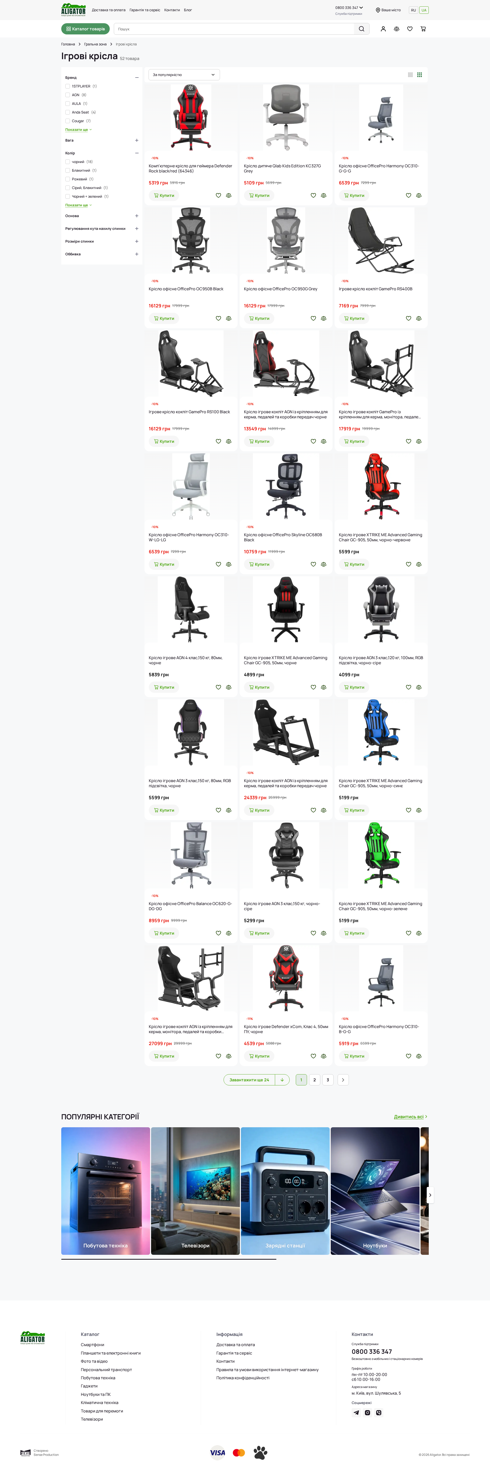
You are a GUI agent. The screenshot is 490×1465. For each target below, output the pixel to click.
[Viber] (379, 1413)
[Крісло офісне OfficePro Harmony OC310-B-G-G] (381, 978)
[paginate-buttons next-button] (343, 1079)
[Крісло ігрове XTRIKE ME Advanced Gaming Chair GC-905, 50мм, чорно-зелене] (381, 855)
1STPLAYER (84, 86)
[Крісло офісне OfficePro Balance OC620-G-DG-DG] (191, 855)
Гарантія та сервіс (145, 10)
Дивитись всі (409, 1116)
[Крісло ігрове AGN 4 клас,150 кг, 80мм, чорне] (191, 609)
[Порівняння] (396, 28)
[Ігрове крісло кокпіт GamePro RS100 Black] (191, 363)
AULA (80, 103)
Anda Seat (84, 112)
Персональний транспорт (106, 1369)
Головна (68, 44)
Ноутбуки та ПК (96, 1394)
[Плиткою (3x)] (419, 75)
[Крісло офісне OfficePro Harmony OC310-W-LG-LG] (191, 486)
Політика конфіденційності (243, 1377)
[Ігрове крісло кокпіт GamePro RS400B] (381, 240)
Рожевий (83, 179)
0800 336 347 (346, 7)
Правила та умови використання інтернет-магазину (267, 1369)
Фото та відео (94, 1361)
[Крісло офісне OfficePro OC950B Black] (191, 240)
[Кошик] (423, 28)
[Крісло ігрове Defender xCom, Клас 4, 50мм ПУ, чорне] (286, 978)
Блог (188, 10)
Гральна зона (95, 44)
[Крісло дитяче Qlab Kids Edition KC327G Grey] (286, 117)
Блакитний (84, 170)
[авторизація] (383, 28)
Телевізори (92, 1419)
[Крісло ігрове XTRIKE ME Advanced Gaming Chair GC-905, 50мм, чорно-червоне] (381, 486)
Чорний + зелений (90, 196)
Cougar (81, 121)
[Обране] (409, 28)
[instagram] (367, 1413)
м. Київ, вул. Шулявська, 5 (376, 1393)
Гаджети (89, 1386)
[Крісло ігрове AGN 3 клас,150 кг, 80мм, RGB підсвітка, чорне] (191, 732)
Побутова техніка (98, 1377)
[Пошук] (361, 28)
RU (413, 10)
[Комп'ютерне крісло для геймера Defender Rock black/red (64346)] (191, 117)
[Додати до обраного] (218, 195)
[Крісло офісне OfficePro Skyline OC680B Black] (286, 486)
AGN (79, 95)
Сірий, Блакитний (90, 187)
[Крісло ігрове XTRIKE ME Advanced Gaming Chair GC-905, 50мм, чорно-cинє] (381, 732)
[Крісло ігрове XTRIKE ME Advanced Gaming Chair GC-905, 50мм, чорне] (286, 609)
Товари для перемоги (102, 1411)
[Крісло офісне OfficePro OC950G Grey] (286, 240)
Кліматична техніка (99, 1402)
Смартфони (92, 1344)
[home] (79, 44)
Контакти (172, 10)
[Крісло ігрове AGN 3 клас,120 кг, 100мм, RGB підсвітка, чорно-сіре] (381, 609)
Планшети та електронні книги (111, 1353)
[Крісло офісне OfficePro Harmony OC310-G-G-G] (381, 117)
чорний (82, 161)
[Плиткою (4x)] (410, 75)
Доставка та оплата (109, 10)
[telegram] (356, 1413)
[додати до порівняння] (228, 195)
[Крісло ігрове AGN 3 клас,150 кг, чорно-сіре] (286, 855)
